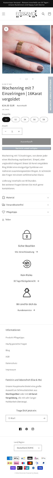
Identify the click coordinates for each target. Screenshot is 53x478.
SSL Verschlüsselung (24, 251)
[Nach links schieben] (20, 79)
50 (6, 119)
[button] (3, 14)
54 (25, 119)
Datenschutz (11, 363)
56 (34, 119)
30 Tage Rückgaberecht (25, 281)
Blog (8, 350)
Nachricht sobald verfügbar (26, 148)
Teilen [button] (8, 219)
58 (44, 119)
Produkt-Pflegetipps (15, 337)
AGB (7, 356)
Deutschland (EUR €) (25, 448)
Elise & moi (23, 473)
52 (16, 119)
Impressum (11, 369)
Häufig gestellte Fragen (16, 344)
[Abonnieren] (44, 418)
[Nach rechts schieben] (33, 79)
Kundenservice (25, 310)
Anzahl (4, 126)
